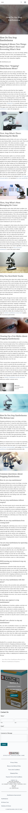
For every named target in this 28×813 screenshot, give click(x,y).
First (1, 722)
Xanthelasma (4, 798)
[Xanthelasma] (2, 2)
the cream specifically (21, 178)
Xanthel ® (9, 103)
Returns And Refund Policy (14, 766)
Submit (4, 744)
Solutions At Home (6, 806)
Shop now (14, 695)
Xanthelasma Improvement (14, 795)
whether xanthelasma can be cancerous (14, 377)
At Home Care (5, 802)
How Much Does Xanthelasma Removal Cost (13, 659)
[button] (21, 2)
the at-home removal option (7, 447)
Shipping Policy (14, 773)
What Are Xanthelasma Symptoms (11, 661)
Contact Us (14, 780)
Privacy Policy (14, 762)
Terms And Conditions (14, 769)
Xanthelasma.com (12, 809)
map (21, 809)
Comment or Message (6, 733)
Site (18, 809)
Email (2, 726)
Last (15, 722)
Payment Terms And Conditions (14, 777)
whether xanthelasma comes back (13, 312)
